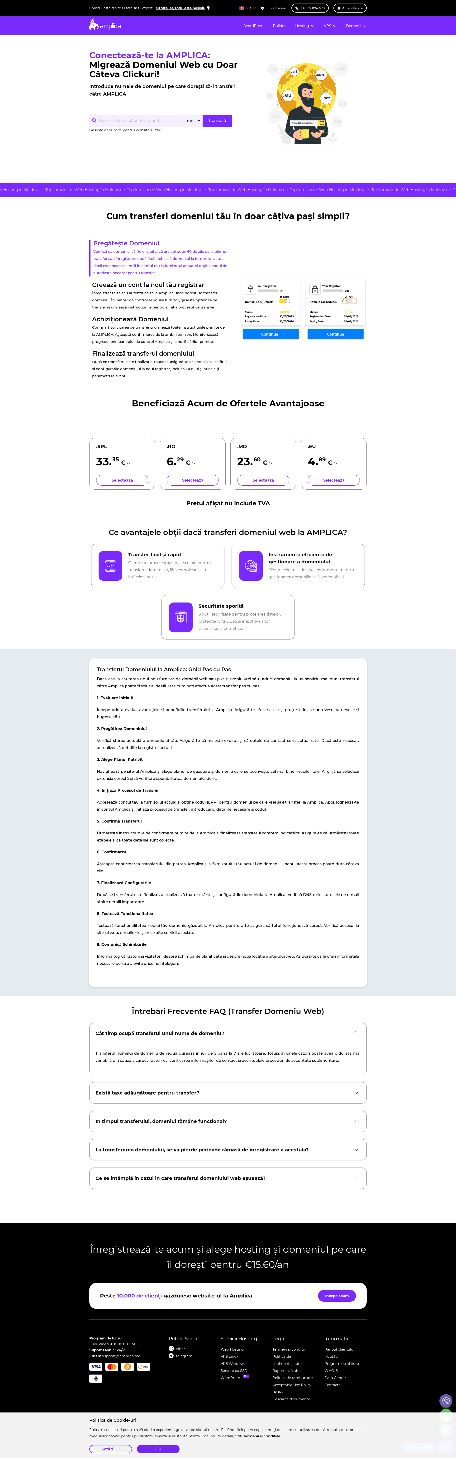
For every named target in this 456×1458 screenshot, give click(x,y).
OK (158, 1449)
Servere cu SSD (234, 1370)
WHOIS (331, 1370)
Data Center (335, 1377)
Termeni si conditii (288, 1349)
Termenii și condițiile (261, 1436)
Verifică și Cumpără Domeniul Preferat (191, 144)
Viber (180, 1349)
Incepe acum (337, 1295)
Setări (108, 1449)
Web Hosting (232, 1349)
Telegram (184, 1356)
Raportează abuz (287, 1370)
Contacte (332, 1385)
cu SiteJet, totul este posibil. (180, 8)
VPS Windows (233, 1363)
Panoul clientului (339, 1349)
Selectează (122, 480)
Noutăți (331, 1356)
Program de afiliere (341, 1363)
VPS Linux (229, 1356)
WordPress (230, 1377)
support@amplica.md (121, 1356)
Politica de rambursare (292, 1377)
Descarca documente (291, 1399)
